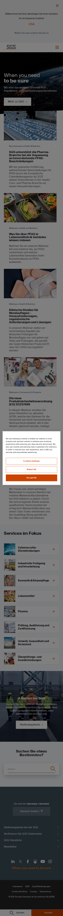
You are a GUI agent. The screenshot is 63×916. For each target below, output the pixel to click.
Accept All (31, 478)
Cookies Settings (31, 461)
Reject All (31, 469)
